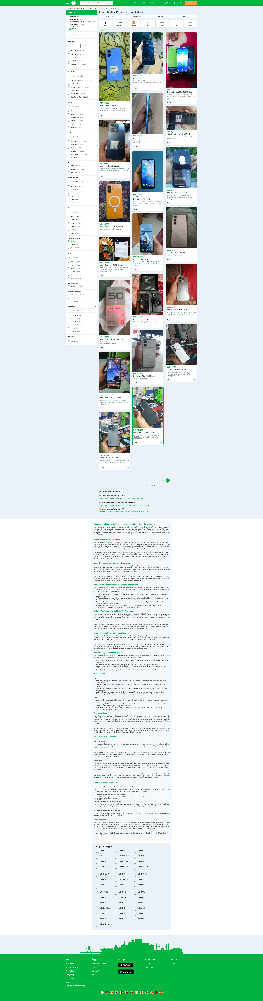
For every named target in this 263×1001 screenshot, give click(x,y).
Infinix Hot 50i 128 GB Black (123, 498)
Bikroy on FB (149, 963)
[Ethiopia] (126, 992)
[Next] (168, 480)
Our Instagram (149, 967)
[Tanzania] (116, 992)
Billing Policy (70, 975)
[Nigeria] (102, 992)
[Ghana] (121, 992)
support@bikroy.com (99, 963)
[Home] (73, 3)
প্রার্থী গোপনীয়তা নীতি (71, 978)
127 (162, 480)
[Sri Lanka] (141, 992)
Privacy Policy (70, 971)
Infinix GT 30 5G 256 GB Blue (123, 505)
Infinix (102, 30)
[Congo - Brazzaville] (151, 992)
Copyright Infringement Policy (75, 986)
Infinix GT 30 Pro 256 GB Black (142, 505)
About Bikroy (70, 963)
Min (70, 45)
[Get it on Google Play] (126, 972)
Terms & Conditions (72, 967)
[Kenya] (106, 992)
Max (85, 45)
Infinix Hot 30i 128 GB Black (140, 512)
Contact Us (95, 971)
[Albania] (156, 992)
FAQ (93, 975)
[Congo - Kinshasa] (146, 992)
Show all (73, 111)
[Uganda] (111, 992)
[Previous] (128, 480)
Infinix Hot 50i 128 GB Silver (123, 512)
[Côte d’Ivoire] (136, 992)
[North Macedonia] (161, 992)
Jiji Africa (174, 963)
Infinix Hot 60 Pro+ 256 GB (106, 498)
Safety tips (95, 967)
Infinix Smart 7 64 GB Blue (106, 512)
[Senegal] (131, 992)
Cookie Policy (70, 982)
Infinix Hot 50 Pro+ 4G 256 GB (140, 498)
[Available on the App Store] (125, 965)
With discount (77, 341)
